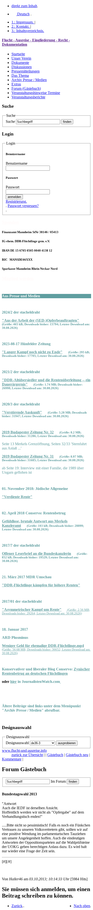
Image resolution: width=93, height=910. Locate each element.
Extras (16, 84)
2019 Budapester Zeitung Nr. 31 (28, 456)
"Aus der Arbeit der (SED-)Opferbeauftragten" (40, 320)
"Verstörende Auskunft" (22, 412)
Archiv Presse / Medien (29, 80)
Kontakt (20, 26)
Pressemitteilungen (25, 71)
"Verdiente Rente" (17, 497)
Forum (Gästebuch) (26, 88)
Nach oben (82, 906)
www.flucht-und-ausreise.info (24, 750)
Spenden (10, 222)
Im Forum (58, 781)
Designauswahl (17, 743)
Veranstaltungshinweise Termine (35, 93)
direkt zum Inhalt (24, 6)
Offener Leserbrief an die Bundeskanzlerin (36, 553)
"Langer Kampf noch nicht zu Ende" (32, 352)
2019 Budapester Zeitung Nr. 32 (28, 432)
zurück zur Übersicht (27, 755)
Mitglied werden (18, 278)
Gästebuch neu (77, 755)
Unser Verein (21, 58)
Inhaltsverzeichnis (27, 31)
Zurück (16, 906)
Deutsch (23, 14)
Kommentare (11, 759)
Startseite (18, 54)
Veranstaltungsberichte (28, 97)
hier (13, 682)
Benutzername (16, 163)
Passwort (12, 187)
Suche (10, 121)
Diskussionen (21, 67)
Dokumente (20, 63)
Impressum (22, 22)
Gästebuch (55, 755)
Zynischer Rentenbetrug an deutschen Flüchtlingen (46, 671)
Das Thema (20, 75)
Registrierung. (16, 201)
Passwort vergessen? (23, 206)
